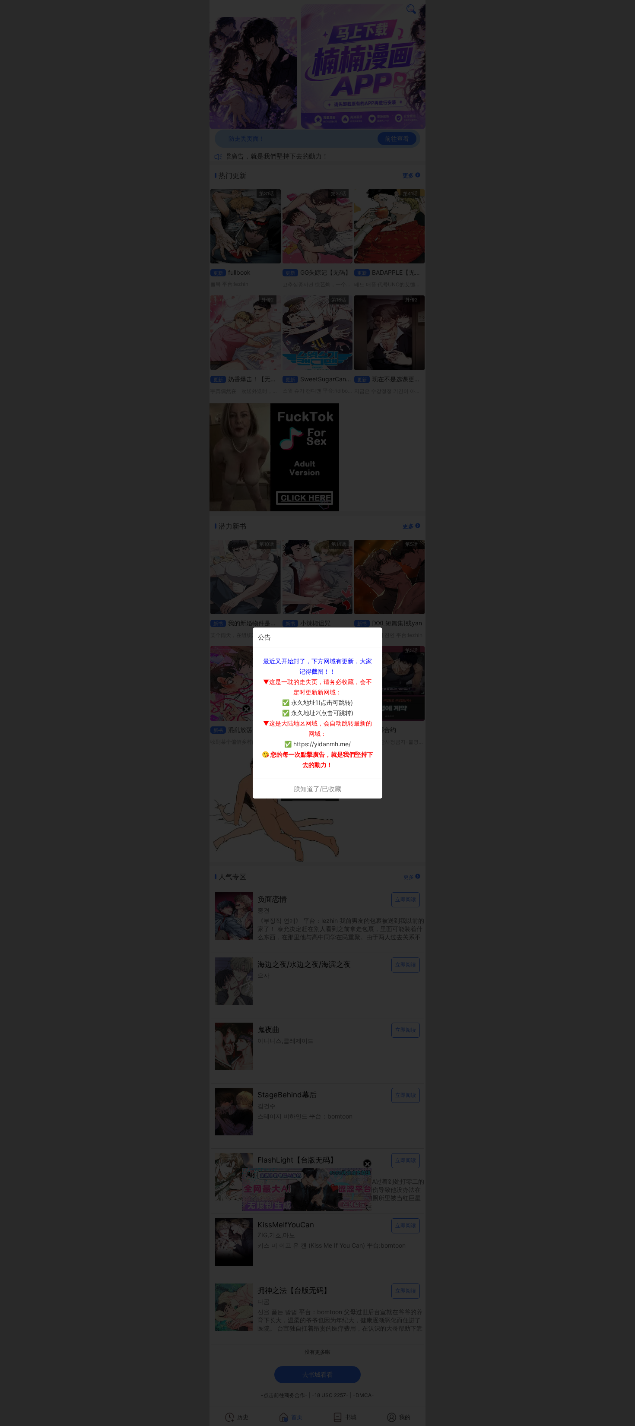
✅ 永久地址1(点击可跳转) (317, 702)
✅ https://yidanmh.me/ (317, 744)
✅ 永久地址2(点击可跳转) (317, 712)
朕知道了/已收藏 (317, 789)
